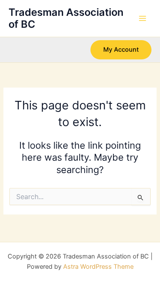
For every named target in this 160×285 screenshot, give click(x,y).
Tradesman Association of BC (66, 18)
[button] (120, 49)
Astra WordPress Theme (98, 266)
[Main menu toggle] (142, 18)
